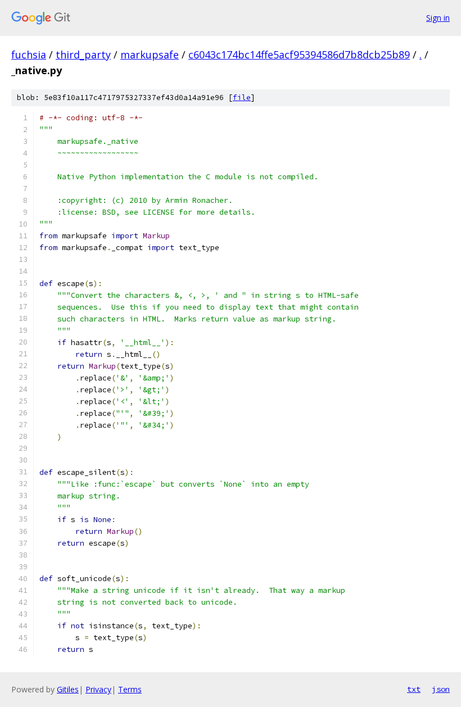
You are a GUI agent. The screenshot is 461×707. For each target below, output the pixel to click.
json (441, 689)
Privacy (98, 689)
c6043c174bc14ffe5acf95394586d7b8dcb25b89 (299, 54)
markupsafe (149, 54)
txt (414, 689)
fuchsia (28, 54)
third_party (83, 54)
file (242, 97)
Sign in (438, 17)
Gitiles (68, 689)
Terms (130, 689)
